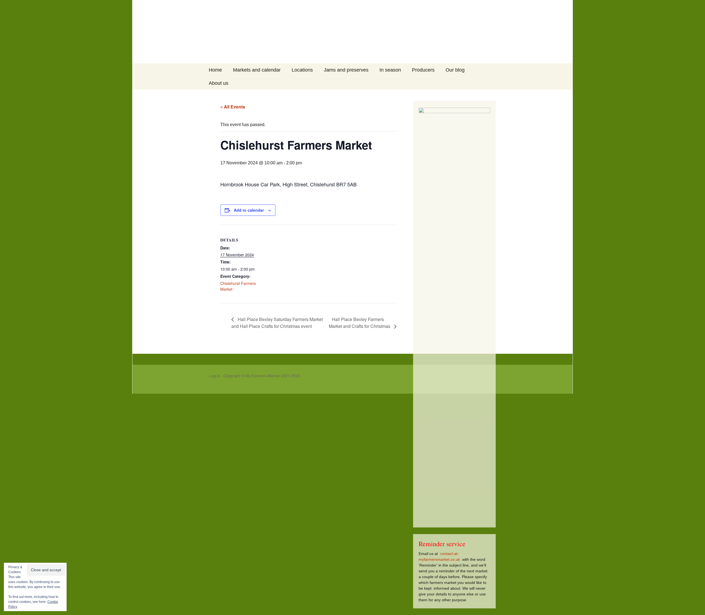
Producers (423, 70)
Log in (214, 376)
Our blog (455, 70)
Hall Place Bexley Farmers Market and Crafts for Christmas (360, 323)
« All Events (232, 107)
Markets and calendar (257, 70)
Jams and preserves (346, 70)
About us (218, 83)
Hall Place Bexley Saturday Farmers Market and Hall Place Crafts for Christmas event (277, 323)
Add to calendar (249, 210)
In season (390, 70)
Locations (302, 70)
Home (215, 70)
